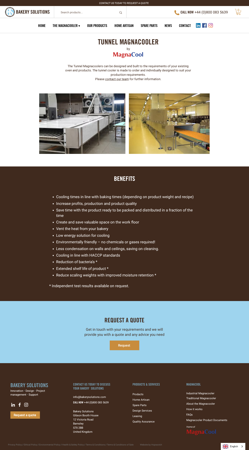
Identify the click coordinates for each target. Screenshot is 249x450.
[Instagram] (210, 25)
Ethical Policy (30, 444)
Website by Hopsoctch (151, 444)
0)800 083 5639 (215, 12)
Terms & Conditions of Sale (120, 444)
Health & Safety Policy (73, 444)
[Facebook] (204, 25)
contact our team (117, 79)
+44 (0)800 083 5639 (96, 402)
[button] (238, 12)
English (234, 446)
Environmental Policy (49, 444)
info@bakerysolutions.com (91, 397)
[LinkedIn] (198, 25)
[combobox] (233, 446)
